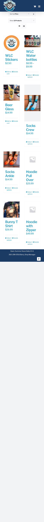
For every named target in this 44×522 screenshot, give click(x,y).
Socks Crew (31, 128)
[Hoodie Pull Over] (32, 159)
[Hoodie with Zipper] (32, 210)
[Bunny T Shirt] (11, 210)
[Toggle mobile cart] (35, 6)
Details (15, 72)
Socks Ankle (10, 174)
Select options (30, 76)
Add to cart (9, 73)
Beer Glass (9, 107)
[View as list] (24, 26)
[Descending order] (33, 14)
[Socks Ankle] (11, 159)
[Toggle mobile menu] (39, 6)
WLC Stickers (11, 57)
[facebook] (39, 259)
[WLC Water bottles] (32, 41)
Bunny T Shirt (11, 224)
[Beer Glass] (11, 93)
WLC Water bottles (31, 55)
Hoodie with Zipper (31, 226)
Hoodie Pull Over (31, 176)
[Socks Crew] (32, 103)
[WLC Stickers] (11, 43)
